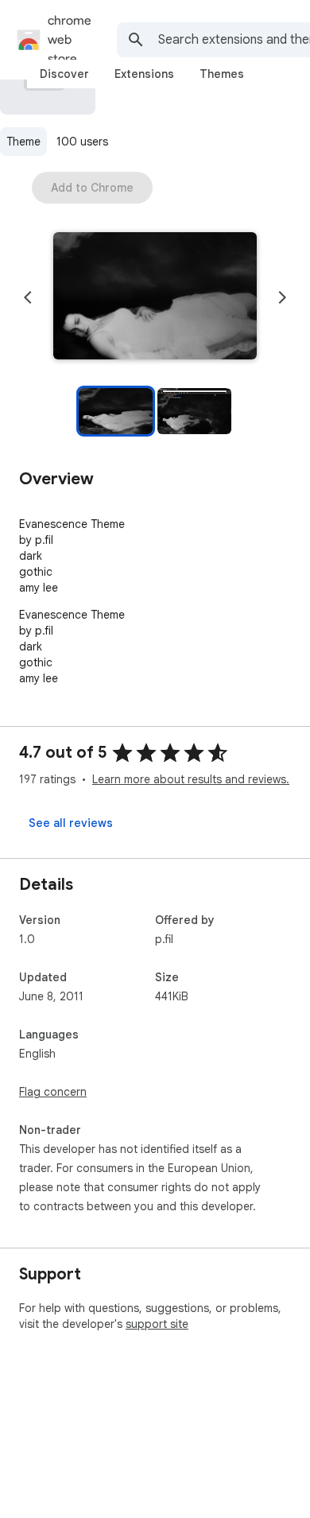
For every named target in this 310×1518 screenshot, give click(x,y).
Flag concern (53, 1092)
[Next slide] (282, 297)
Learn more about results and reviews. (190, 779)
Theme (23, 141)
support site (157, 1324)
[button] (155, 297)
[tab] (64, 74)
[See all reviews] (70, 823)
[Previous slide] (28, 297)
